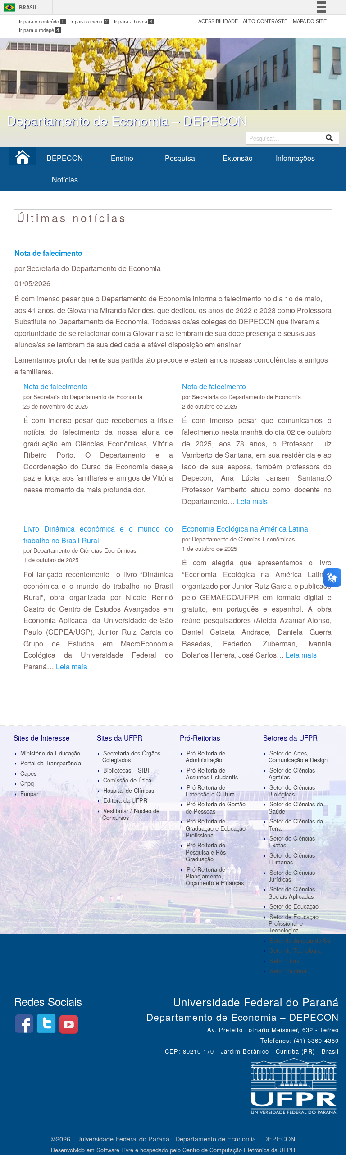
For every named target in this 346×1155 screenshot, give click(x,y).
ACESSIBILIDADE (218, 21)
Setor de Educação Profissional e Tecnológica (294, 923)
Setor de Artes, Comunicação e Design (298, 756)
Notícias (65, 179)
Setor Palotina (287, 970)
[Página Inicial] (22, 160)
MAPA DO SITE (310, 21)
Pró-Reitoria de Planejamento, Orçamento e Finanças (215, 876)
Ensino (122, 158)
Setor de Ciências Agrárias (292, 773)
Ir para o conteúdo (41, 21)
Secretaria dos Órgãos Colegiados (131, 756)
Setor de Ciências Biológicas (292, 790)
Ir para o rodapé (39, 30)
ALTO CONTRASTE (265, 21)
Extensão (238, 158)
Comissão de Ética (127, 780)
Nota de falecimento (55, 386)
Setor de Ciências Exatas (292, 841)
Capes (28, 773)
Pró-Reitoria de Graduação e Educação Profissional (216, 828)
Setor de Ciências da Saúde (296, 807)
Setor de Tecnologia (295, 950)
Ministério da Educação (50, 753)
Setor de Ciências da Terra (296, 824)
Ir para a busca (133, 21)
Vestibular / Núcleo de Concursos (130, 814)
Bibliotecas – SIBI (126, 770)
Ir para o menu (89, 21)
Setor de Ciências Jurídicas (292, 875)
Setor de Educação (294, 906)
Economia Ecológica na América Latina (245, 528)
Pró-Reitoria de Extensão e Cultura (210, 790)
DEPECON (64, 158)
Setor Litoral (285, 960)
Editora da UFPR (125, 800)
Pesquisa (180, 158)
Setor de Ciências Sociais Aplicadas (292, 892)
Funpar (29, 793)
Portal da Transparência (50, 763)
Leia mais (252, 501)
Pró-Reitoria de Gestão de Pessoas (216, 807)
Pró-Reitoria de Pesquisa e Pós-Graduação (207, 852)
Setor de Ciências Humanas (292, 858)
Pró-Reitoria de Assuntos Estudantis (212, 773)
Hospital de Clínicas (128, 790)
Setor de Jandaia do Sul (300, 940)
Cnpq (27, 783)
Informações (295, 158)
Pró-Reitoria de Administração (205, 756)
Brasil (28, 7)
